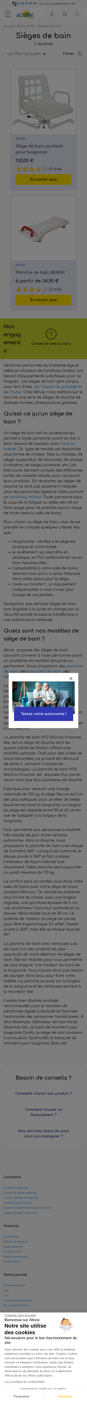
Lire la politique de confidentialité (24, 1381)
